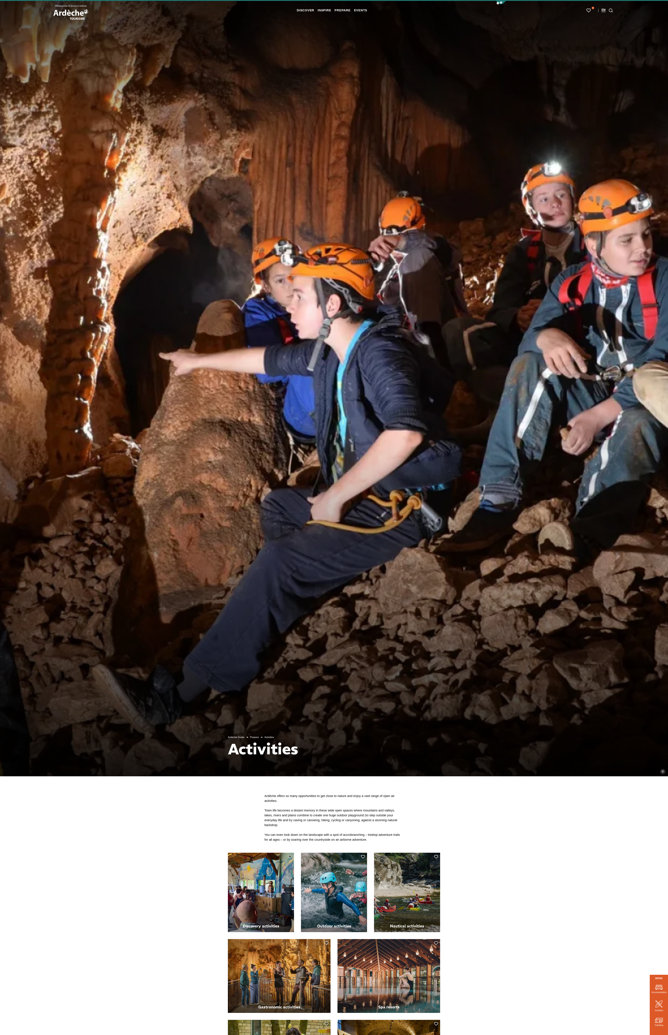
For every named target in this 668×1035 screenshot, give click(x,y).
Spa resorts (389, 1007)
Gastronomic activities (279, 1007)
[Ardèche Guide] (70, 14)
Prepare (254, 737)
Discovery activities (261, 926)
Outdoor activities (334, 926)
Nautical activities (407, 926)
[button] (501, 2)
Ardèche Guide (236, 737)
